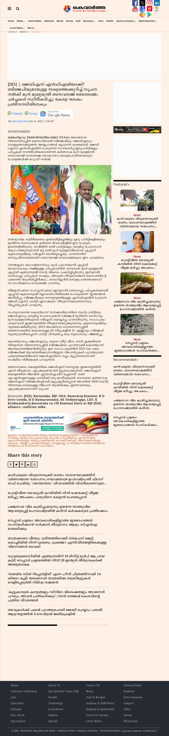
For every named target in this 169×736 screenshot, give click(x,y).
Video (127, 709)
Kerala (69, 21)
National (49, 21)
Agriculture (18, 721)
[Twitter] (142, 3)
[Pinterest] (150, 8)
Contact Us (93, 685)
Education (17, 703)
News (20, 21)
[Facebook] (135, 3)
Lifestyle (16, 709)
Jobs (100, 21)
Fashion (53, 715)
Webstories (131, 721)
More (30, 28)
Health (109, 21)
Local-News (16, 28)
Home (11, 21)
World (60, 21)
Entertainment (146, 21)
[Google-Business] (142, 8)
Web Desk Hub (20, 121)
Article (128, 715)
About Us (54, 685)
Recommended (124, 359)
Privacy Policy (133, 685)
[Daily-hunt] (157, 8)
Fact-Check (18, 715)
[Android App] (149, 14)
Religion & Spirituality (100, 709)
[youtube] (135, 8)
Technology (55, 703)
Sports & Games (125, 21)
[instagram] (150, 3)
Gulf (78, 21)
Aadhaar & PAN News (100, 703)
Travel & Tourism (97, 715)
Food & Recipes (95, 697)
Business (88, 21)
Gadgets (129, 703)
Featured (120, 184)
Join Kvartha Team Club (63, 691)
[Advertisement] (84, 56)
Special (52, 721)
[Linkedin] (157, 3)
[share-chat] (142, 14)
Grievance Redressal (24, 691)
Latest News (35, 21)
